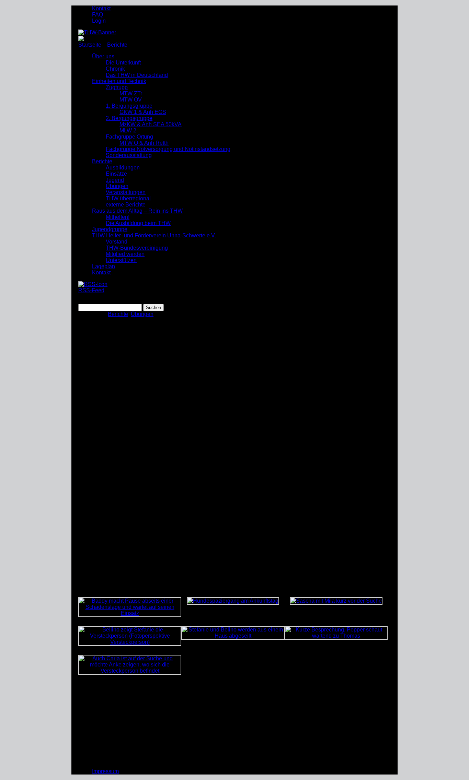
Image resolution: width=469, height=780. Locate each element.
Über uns (103, 56)
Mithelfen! (117, 217)
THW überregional (128, 198)
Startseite (89, 45)
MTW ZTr (130, 93)
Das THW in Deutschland (137, 75)
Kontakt (101, 8)
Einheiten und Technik (119, 81)
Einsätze (116, 174)
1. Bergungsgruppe (129, 106)
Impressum (105, 771)
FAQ (97, 14)
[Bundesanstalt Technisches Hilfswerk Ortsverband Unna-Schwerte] (97, 32)
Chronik (115, 69)
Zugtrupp (117, 87)
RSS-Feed (91, 290)
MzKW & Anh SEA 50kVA (150, 124)
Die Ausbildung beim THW (138, 223)
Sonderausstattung (129, 155)
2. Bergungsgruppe (129, 118)
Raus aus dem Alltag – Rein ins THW (137, 211)
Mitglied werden (125, 254)
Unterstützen (121, 260)
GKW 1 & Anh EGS (142, 112)
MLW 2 (127, 130)
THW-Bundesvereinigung (137, 248)
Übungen (117, 186)
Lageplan (103, 266)
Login (99, 21)
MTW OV (130, 100)
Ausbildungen (123, 167)
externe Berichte (126, 205)
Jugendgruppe (109, 229)
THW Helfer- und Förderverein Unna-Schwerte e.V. (154, 235)
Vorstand (116, 242)
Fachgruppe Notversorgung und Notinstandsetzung (168, 149)
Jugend (115, 180)
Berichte (117, 45)
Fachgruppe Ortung (129, 137)
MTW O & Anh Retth (144, 143)
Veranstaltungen (126, 192)
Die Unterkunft (123, 63)
